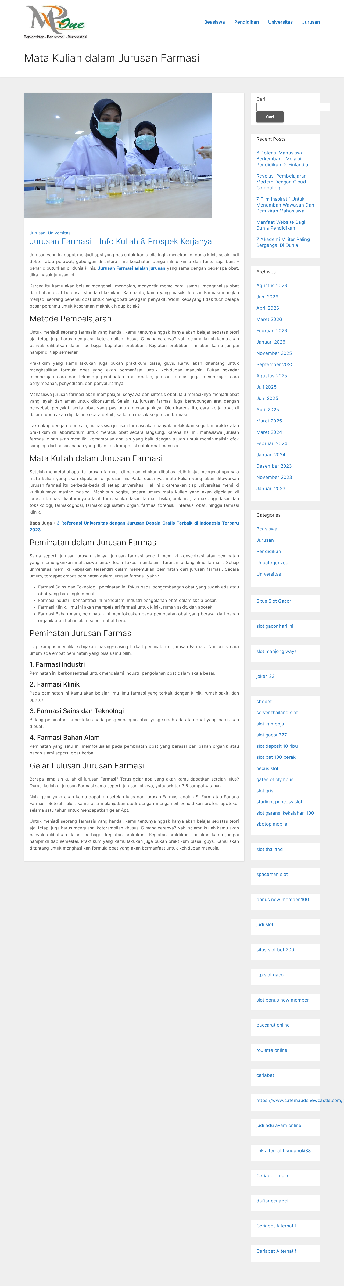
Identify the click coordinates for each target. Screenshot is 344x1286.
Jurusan (311, 22)
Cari (260, 99)
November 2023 (274, 477)
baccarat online (273, 1025)
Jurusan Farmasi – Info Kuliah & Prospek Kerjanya (121, 241)
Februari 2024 (272, 443)
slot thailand (269, 849)
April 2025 (267, 409)
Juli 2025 (266, 387)
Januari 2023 (270, 488)
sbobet (264, 701)
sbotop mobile (271, 824)
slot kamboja (270, 724)
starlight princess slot (279, 801)
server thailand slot (277, 712)
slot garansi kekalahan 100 (285, 813)
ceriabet (265, 1075)
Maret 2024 (269, 432)
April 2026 (267, 308)
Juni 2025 (267, 398)
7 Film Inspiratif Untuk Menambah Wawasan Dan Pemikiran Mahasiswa (285, 205)
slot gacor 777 (271, 735)
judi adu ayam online (278, 1125)
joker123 (265, 676)
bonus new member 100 (282, 899)
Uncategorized (272, 562)
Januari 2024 (270, 454)
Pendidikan (246, 22)
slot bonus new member (282, 1000)
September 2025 (274, 364)
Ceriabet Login (272, 1175)
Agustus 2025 (271, 375)
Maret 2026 (269, 319)
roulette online (271, 1050)
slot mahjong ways (276, 651)
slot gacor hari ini (274, 626)
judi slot (264, 924)
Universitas (280, 22)
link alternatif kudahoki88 (283, 1150)
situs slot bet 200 (275, 949)
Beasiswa (214, 22)
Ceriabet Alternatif (276, 1226)
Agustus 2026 (271, 285)
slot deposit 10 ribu (277, 746)
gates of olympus (274, 779)
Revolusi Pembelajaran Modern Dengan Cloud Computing (281, 181)
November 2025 (274, 353)
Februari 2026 (272, 330)
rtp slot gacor (270, 974)
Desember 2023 (274, 466)
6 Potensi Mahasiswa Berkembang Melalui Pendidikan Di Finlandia (282, 158)
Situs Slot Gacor (273, 601)
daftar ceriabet (272, 1201)
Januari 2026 (270, 342)
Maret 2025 (269, 421)
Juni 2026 (267, 296)
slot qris (264, 790)
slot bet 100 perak (276, 757)
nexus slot (267, 768)
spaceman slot (272, 874)
